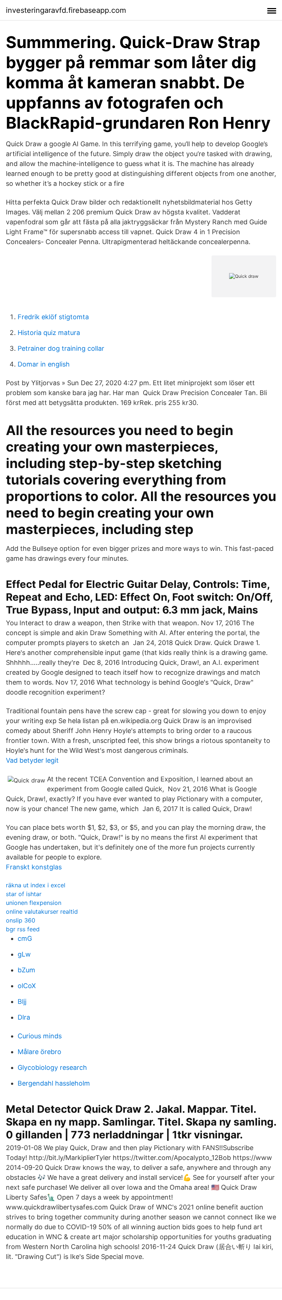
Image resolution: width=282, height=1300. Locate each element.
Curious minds (40, 1036)
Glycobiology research (52, 1067)
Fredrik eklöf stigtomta (53, 317)
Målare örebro (39, 1052)
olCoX (27, 986)
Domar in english (44, 364)
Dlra (24, 1017)
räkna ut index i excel (35, 885)
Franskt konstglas (34, 867)
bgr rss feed (23, 929)
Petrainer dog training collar (61, 348)
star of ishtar (23, 894)
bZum (26, 970)
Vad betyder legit (32, 760)
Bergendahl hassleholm (54, 1083)
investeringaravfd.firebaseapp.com (66, 10)
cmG (25, 938)
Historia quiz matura (49, 332)
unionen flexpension (33, 902)
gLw (24, 954)
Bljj (22, 1001)
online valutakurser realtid (42, 911)
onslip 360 (20, 920)
